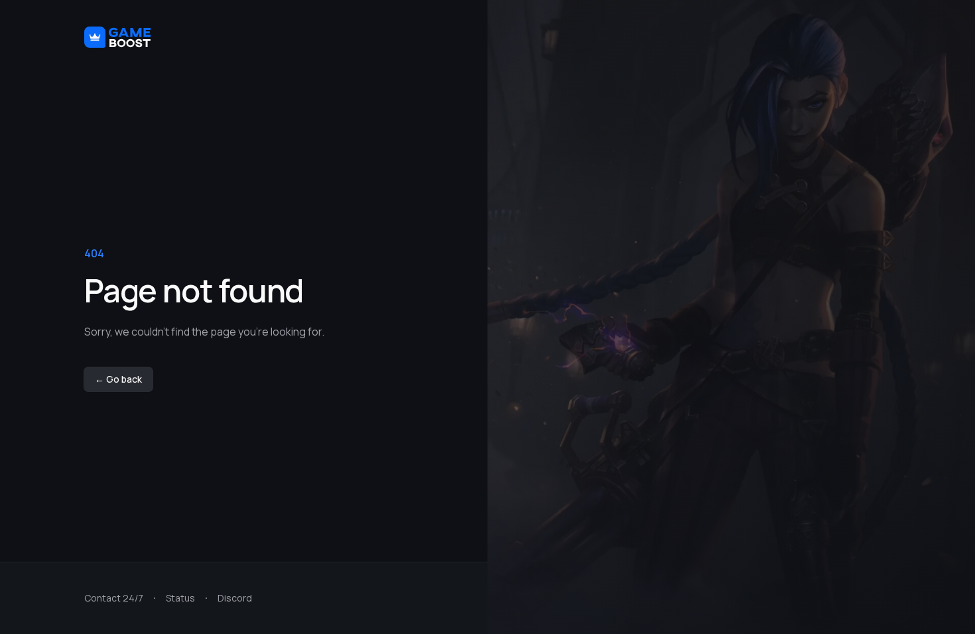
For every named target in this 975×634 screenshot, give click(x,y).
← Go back (118, 379)
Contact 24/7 (113, 598)
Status (180, 598)
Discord (235, 598)
